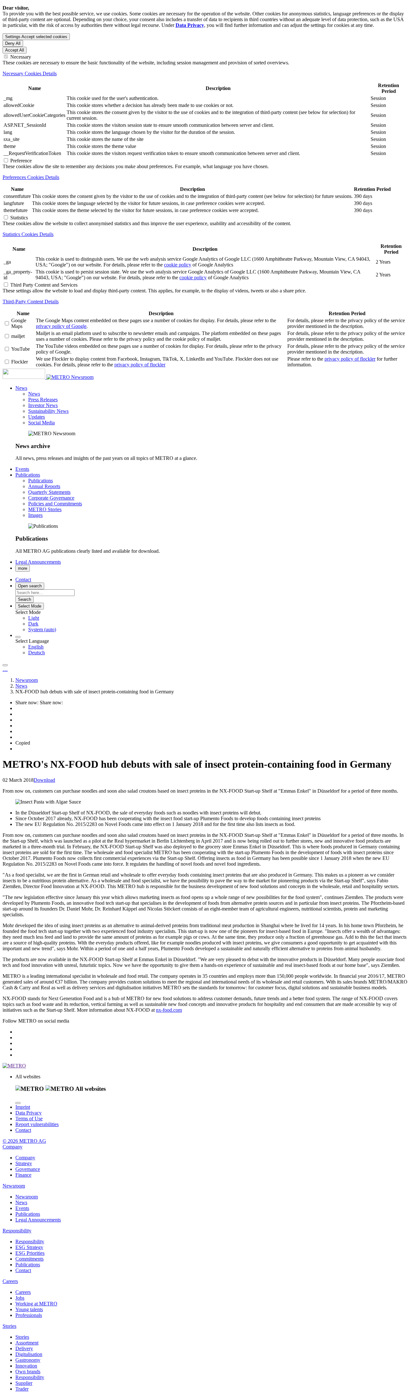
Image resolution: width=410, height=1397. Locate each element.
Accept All (14, 50)
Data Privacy (28, 1112)
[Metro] (37, 377)
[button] (21, 388)
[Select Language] (17, 637)
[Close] (17, 1103)
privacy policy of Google (61, 326)
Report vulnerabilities (37, 1124)
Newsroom (82, 377)
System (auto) (42, 629)
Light (33, 618)
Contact (23, 1130)
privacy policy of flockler (139, 364)
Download (44, 780)
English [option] (36, 646)
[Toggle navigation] (5, 665)
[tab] (205, 74)
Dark (33, 623)
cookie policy (177, 264)
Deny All (12, 43)
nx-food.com (169, 1010)
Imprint (22, 1107)
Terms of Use (29, 1118)
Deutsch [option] (36, 652)
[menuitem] (217, 618)
